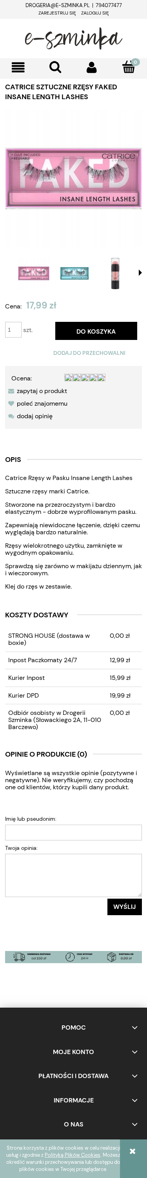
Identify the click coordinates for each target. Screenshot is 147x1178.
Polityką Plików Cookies (72, 1155)
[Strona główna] (74, 37)
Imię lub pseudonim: (30, 818)
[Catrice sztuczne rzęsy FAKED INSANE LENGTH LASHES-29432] (33, 273)
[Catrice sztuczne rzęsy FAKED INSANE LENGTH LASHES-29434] (115, 273)
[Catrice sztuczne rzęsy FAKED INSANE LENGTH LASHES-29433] (74, 273)
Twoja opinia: (21, 847)
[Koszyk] (128, 67)
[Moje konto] (92, 67)
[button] (18, 67)
